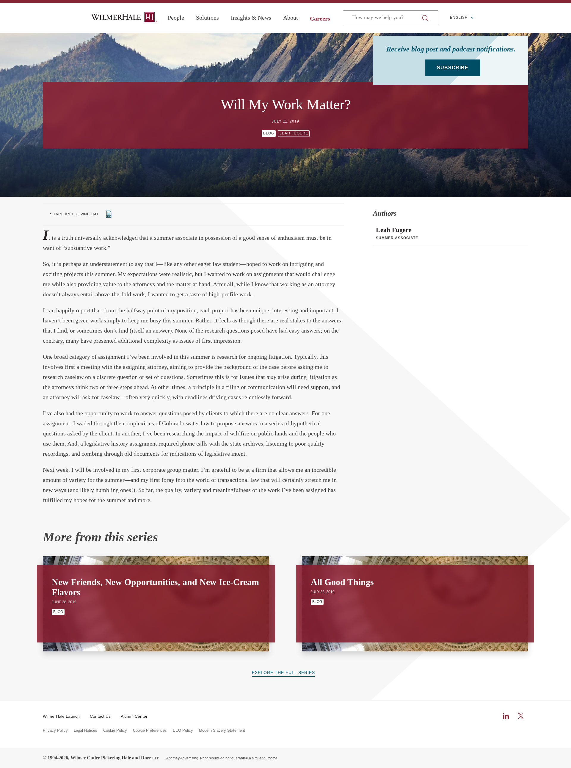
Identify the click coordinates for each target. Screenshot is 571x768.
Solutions (207, 17)
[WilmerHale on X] (521, 716)
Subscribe (452, 67)
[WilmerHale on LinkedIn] (506, 716)
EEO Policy (183, 730)
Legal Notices (85, 730)
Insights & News (251, 17)
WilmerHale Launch (61, 716)
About (290, 17)
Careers (320, 18)
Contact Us (100, 716)
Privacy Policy (55, 730)
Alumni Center (134, 716)
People (176, 17)
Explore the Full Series (283, 672)
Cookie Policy (115, 730)
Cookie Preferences (150, 730)
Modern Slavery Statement (222, 730)
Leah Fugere (294, 133)
